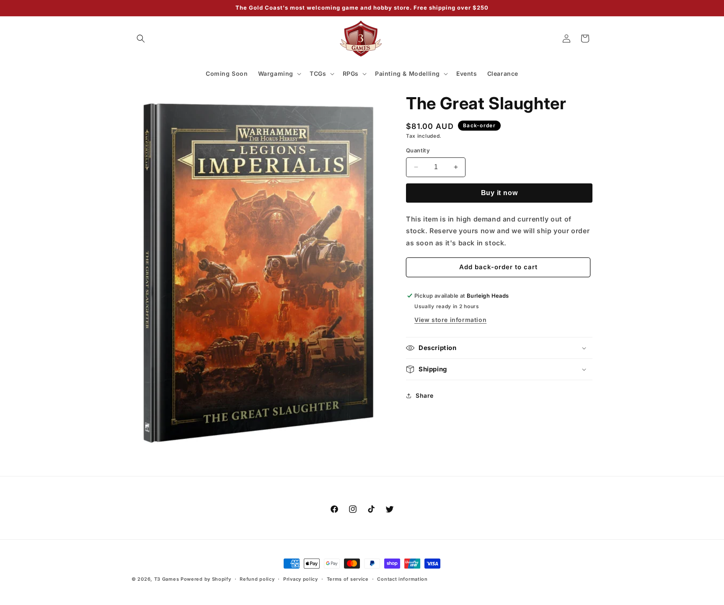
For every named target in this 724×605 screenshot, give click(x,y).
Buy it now (499, 192)
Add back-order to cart (498, 267)
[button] (141, 38)
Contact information (402, 579)
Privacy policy (300, 579)
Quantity (418, 150)
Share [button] (425, 395)
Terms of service (348, 579)
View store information (450, 319)
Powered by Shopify (206, 579)
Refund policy (257, 579)
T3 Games (166, 579)
